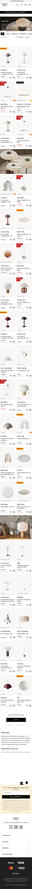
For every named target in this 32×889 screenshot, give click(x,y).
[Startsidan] (4, 4)
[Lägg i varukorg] (14, 78)
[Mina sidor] (17, 5)
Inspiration (5, 848)
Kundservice (6, 835)
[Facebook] (11, 827)
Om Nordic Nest (7, 854)
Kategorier (14, 34)
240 (17, 725)
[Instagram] (16, 827)
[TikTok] (21, 827)
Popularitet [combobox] (20, 37)
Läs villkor (18, 811)
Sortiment (5, 841)
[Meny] (30, 5)
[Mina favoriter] (21, 5)
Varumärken (23, 34)
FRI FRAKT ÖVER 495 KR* (17, 1)
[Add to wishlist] (10, 78)
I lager (8, 34)
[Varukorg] (25, 5)
